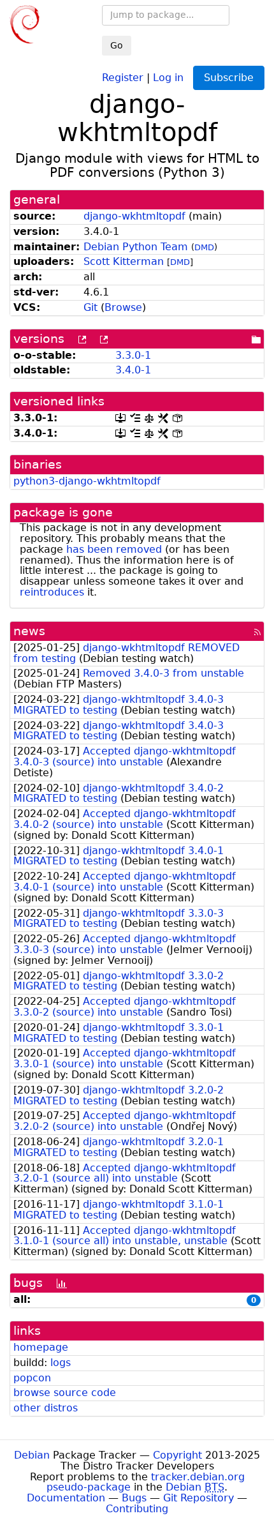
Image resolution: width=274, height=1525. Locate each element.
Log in (168, 77)
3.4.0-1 (133, 370)
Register (122, 77)
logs (60, 1362)
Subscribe (229, 77)
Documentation (66, 1498)
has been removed (114, 549)
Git (90, 307)
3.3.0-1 (133, 355)
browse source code (64, 1392)
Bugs (134, 1498)
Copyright (177, 1455)
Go (116, 45)
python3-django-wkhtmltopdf (87, 481)
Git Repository (198, 1498)
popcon (32, 1378)
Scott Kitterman (123, 261)
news (29, 631)
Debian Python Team (135, 247)
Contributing (137, 1509)
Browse (123, 307)
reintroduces (52, 592)
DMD (204, 247)
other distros (45, 1408)
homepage (40, 1347)
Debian (32, 1455)
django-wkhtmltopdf (134, 216)
